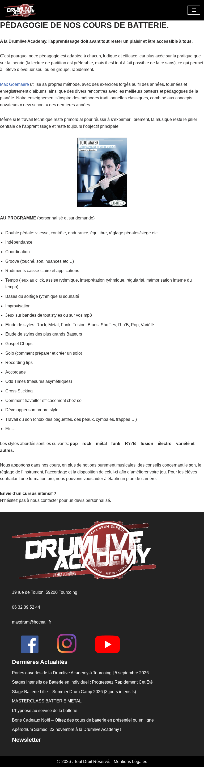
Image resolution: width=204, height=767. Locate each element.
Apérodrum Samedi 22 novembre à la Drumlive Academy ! (66, 729)
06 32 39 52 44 (26, 607)
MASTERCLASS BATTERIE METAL (47, 701)
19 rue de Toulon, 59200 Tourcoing (44, 592)
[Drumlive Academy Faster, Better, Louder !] (20, 10)
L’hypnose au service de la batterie (44, 710)
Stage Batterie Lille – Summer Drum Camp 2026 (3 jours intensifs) (74, 691)
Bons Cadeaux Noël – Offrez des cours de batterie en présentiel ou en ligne (83, 720)
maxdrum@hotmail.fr (31, 622)
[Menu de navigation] (194, 10)
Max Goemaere (14, 84)
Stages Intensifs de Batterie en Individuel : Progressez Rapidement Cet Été (82, 682)
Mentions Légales (130, 761)
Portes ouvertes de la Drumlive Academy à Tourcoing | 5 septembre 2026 (80, 673)
